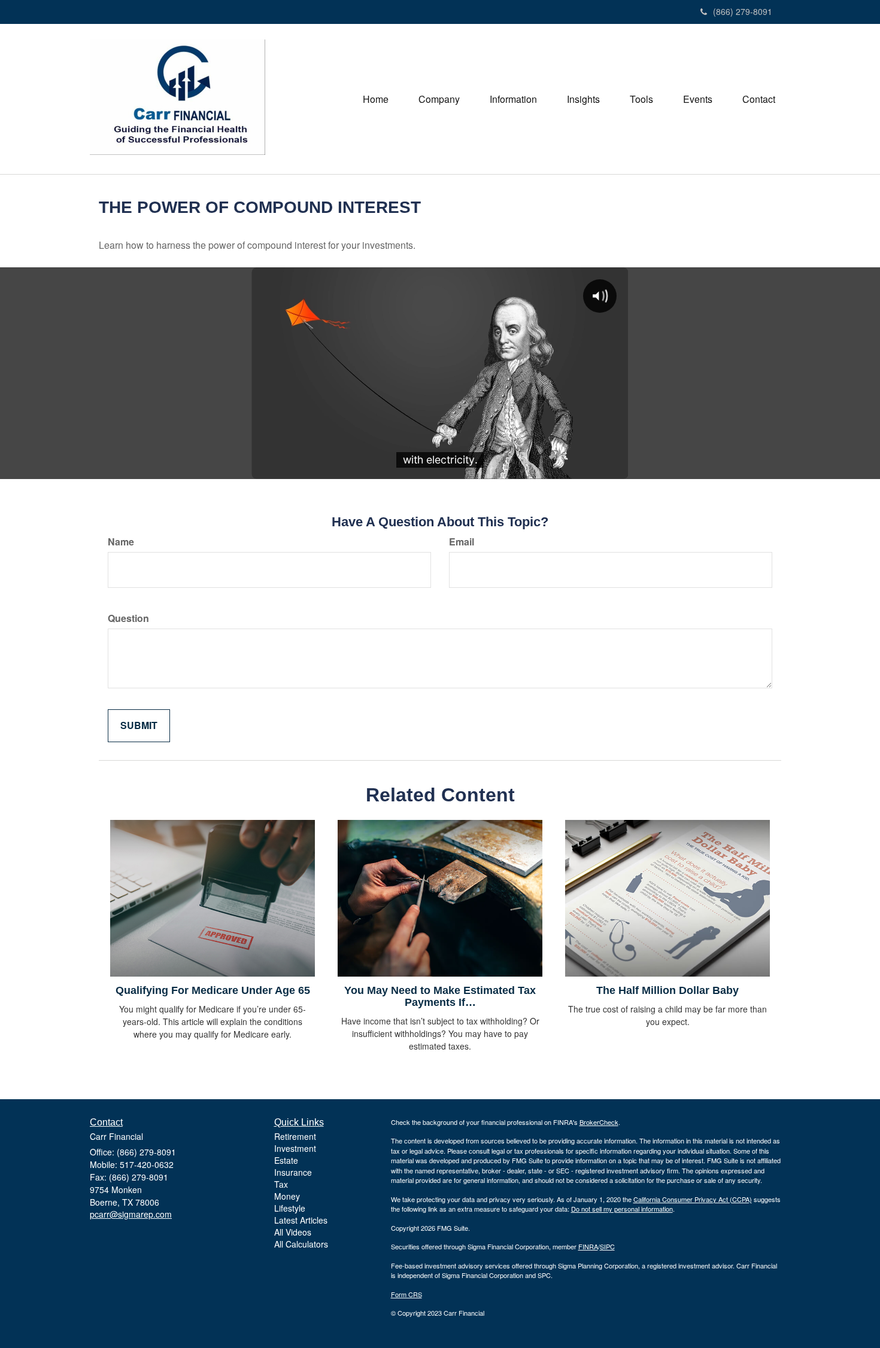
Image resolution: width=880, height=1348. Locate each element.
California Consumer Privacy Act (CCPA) (692, 1199)
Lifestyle (289, 1208)
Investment (295, 1148)
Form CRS (406, 1294)
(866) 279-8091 (742, 11)
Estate (286, 1160)
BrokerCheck (598, 1122)
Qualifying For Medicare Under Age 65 (213, 990)
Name (121, 541)
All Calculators (301, 1244)
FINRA (588, 1246)
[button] (439, 99)
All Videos (292, 1232)
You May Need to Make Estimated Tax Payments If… (440, 996)
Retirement (295, 1136)
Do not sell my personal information (622, 1208)
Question (128, 618)
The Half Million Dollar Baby (667, 990)
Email (461, 541)
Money (287, 1196)
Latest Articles (300, 1220)
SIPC (607, 1246)
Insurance (293, 1172)
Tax (281, 1184)
